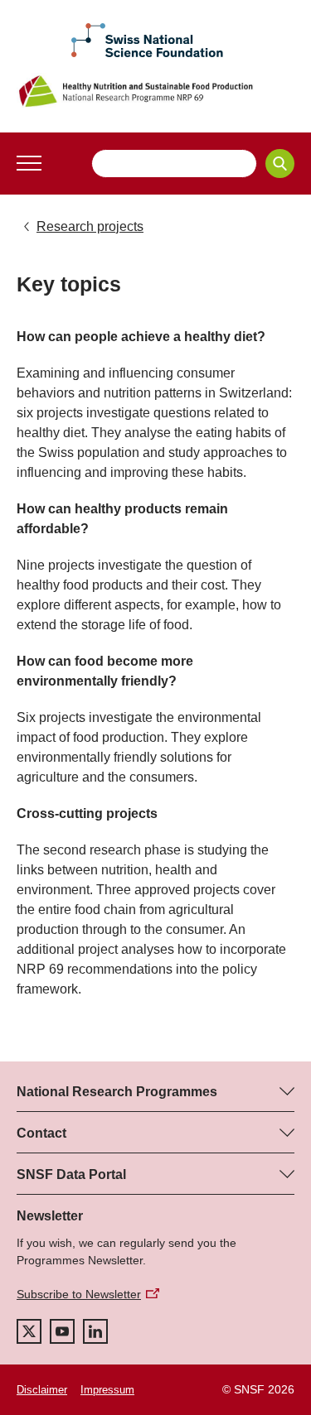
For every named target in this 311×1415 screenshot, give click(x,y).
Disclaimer (42, 1390)
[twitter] (29, 1331)
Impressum (107, 1390)
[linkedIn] (95, 1331)
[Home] (155, 91)
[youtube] (62, 1331)
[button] (29, 163)
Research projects (89, 226)
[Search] (279, 163)
